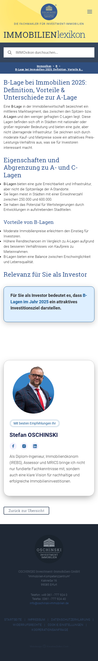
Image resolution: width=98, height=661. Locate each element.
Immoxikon (44, 66)
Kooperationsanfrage (50, 630)
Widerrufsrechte (27, 625)
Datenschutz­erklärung (70, 619)
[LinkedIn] (35, 446)
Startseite (13, 619)
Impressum (36, 619)
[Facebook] (13, 446)
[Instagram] (24, 446)
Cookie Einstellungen (65, 625)
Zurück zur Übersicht (26, 510)
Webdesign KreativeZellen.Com (49, 646)
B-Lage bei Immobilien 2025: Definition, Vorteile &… (49, 69)
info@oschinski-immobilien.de (49, 603)
